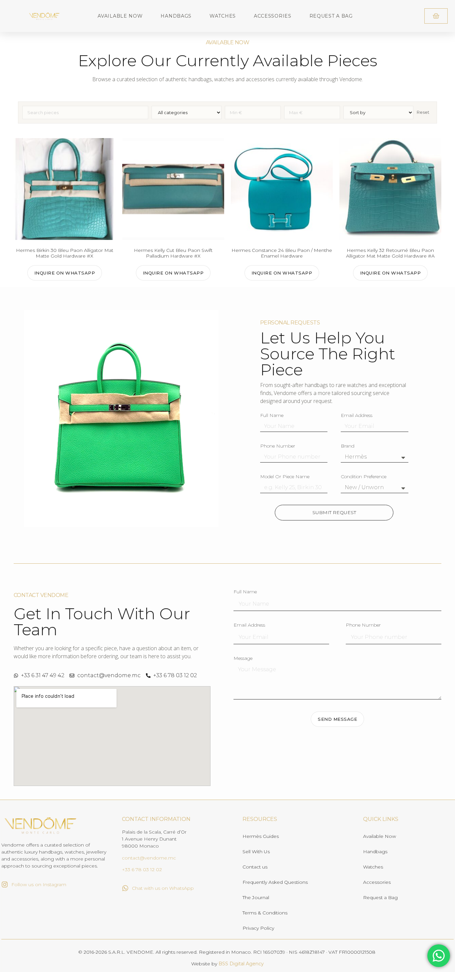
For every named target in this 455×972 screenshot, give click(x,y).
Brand (347, 446)
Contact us (254, 867)
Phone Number (277, 446)
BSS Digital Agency (241, 964)
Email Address (356, 415)
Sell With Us (256, 852)
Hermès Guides (260, 836)
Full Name (271, 415)
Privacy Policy (258, 928)
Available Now (120, 16)
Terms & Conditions (264, 913)
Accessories (272, 16)
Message (242, 658)
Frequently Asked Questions (275, 882)
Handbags (176, 16)
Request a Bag (331, 16)
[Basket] (436, 16)
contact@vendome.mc (149, 858)
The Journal (255, 897)
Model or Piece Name (284, 477)
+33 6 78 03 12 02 (142, 870)
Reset (423, 112)
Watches (223, 16)
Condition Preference (363, 477)
